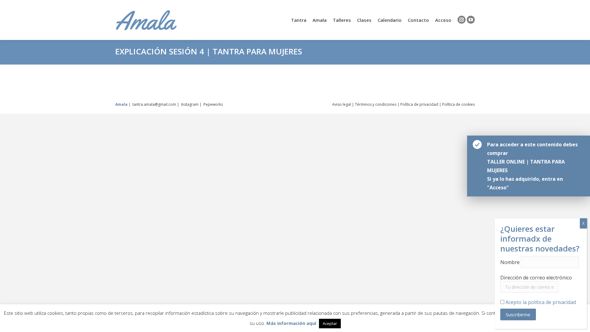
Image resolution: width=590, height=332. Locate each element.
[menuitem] (299, 20)
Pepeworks (213, 104)
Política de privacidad (419, 104)
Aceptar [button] (330, 323)
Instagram (190, 104)
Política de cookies (458, 104)
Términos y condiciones (375, 104)
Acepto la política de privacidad (540, 302)
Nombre (510, 262)
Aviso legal (341, 104)
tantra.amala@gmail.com (154, 104)
